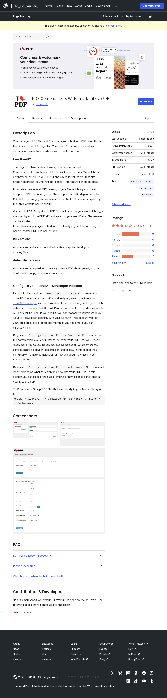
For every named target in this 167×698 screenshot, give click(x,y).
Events (103, 649)
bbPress (134, 654)
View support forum (123, 290)
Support (149, 118)
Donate (104, 654)
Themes (46, 649)
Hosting (17, 654)
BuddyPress (136, 659)
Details (20, 118)
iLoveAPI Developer (25, 303)
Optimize (148, 181)
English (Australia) (53, 677)
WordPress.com (138, 643)
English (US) (147, 174)
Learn (74, 643)
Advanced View (121, 204)
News (16, 649)
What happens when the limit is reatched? (38, 576)
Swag (103, 659)
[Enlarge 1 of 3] (53, 426)
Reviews (37, 118)
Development (79, 118)
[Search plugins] (47, 36)
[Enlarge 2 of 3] (100, 426)
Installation (56, 118)
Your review (119, 262)
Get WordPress (152, 5)
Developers (77, 654)
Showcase (47, 643)
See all (150, 262)
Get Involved (106, 643)
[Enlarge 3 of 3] (100, 452)
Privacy (17, 659)
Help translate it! (113, 25)
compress (136, 181)
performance (146, 188)
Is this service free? (24, 566)
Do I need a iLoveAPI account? (32, 555)
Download (146, 101)
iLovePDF (42, 104)
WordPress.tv (79, 659)
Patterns (46, 659)
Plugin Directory (21, 16)
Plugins (46, 654)
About (16, 643)
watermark (147, 195)
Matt (132, 649)
